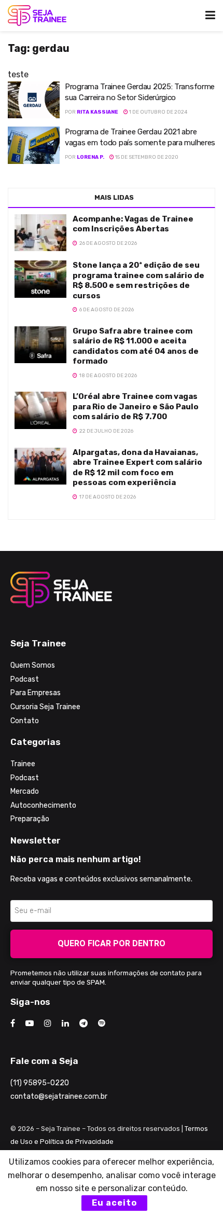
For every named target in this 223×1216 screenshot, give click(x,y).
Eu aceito (114, 1203)
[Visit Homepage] (37, 15)
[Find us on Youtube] (29, 1023)
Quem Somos (32, 665)
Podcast (24, 679)
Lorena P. (90, 157)
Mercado (24, 791)
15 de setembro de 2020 (146, 157)
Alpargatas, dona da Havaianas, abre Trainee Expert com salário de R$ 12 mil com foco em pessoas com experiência (137, 468)
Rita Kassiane (97, 112)
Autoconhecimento (43, 805)
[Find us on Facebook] (12, 1023)
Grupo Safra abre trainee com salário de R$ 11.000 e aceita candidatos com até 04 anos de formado (136, 346)
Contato (24, 720)
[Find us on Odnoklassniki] (101, 1023)
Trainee (22, 763)
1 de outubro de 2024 (157, 112)
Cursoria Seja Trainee (45, 706)
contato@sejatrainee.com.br (58, 1096)
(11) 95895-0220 (39, 1083)
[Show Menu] (210, 15)
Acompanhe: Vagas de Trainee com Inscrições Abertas (133, 224)
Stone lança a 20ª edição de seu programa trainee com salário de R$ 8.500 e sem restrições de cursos (138, 280)
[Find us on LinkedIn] (65, 1023)
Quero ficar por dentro (111, 943)
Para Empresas (35, 692)
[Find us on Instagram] (47, 1023)
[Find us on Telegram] (83, 1023)
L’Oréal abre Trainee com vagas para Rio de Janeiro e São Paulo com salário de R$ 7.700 (136, 406)
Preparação (29, 818)
